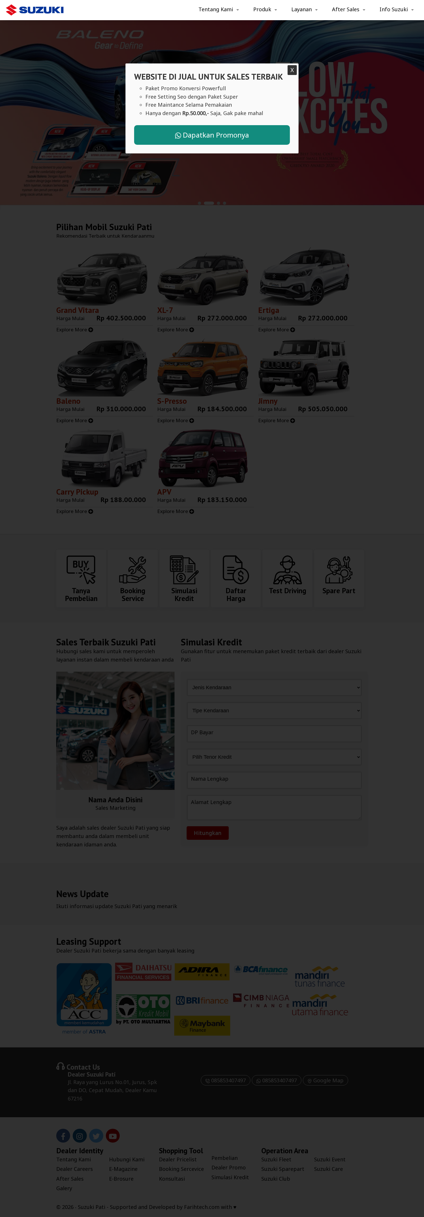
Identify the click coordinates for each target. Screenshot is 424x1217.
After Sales (345, 9)
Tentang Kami (215, 9)
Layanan (301, 9)
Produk (262, 9)
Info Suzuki (394, 9)
